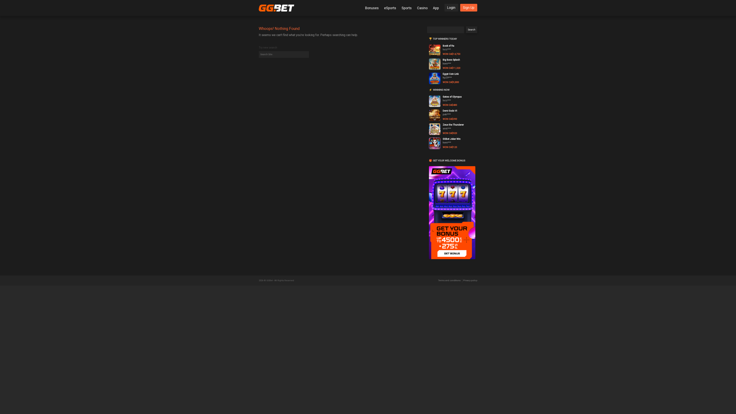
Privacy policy (470, 280)
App (436, 8)
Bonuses (372, 8)
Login (451, 8)
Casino (422, 8)
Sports (407, 8)
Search (471, 29)
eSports (390, 8)
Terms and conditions (449, 280)
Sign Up (468, 8)
